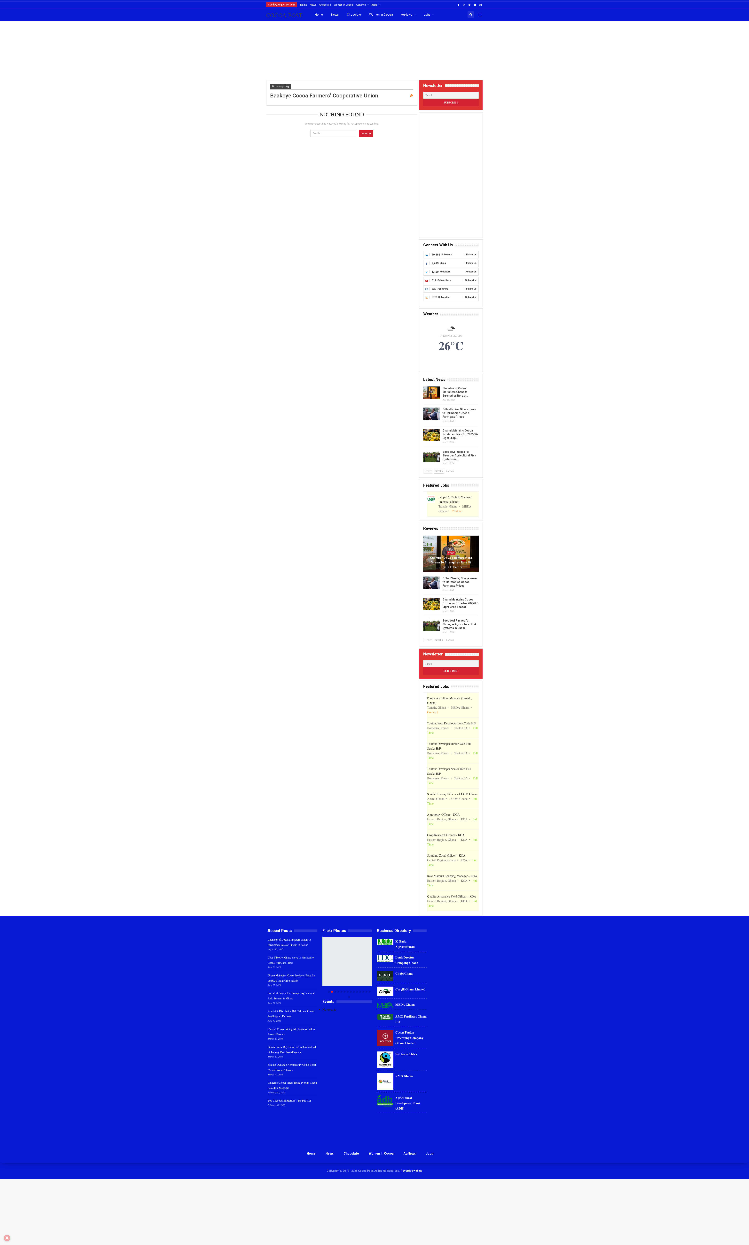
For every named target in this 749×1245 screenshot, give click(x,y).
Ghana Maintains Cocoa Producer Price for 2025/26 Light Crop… (460, 434)
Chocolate (325, 4)
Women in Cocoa (343, 4)
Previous (323, 967)
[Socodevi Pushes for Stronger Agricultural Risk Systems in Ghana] (431, 456)
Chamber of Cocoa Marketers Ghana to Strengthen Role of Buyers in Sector (451, 562)
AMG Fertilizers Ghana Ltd (411, 1019)
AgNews (361, 4)
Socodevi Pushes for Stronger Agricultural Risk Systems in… (459, 455)
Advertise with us (411, 1170)
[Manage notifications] (7, 1238)
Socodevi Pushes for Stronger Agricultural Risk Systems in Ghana (460, 624)
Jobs (374, 4)
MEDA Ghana (405, 1004)
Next (371, 967)
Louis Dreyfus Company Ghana (406, 960)
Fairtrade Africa (406, 1054)
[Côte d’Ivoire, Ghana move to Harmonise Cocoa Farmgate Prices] (431, 414)
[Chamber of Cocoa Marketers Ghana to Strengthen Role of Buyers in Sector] (431, 392)
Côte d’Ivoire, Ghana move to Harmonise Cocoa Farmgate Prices (459, 413)
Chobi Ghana (404, 973)
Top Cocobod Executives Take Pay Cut (289, 1100)
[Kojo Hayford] (347, 961)
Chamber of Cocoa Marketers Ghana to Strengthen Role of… (455, 392)
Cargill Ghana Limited (410, 989)
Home (303, 4)
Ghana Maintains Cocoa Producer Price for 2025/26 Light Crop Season (460, 603)
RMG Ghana (404, 1076)
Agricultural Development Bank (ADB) (408, 1103)
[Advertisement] (374, 52)
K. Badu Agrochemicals (405, 944)
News (313, 4)
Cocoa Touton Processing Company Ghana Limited (409, 1037)
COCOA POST (284, 15)
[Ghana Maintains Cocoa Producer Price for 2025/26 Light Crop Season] (431, 435)
